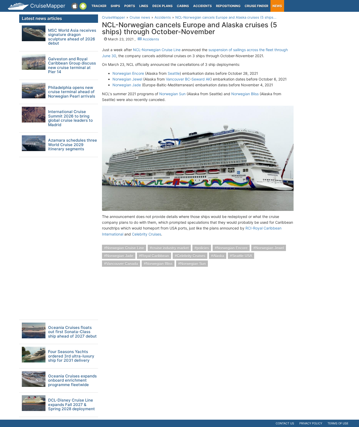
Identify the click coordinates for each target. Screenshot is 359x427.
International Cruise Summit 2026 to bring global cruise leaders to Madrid (70, 118)
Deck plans (162, 6)
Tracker (98, 6)
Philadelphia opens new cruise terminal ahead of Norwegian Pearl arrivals (71, 92)
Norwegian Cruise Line (125, 248)
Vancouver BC (178, 79)
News (277, 6)
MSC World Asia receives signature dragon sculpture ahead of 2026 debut (72, 37)
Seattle (174, 73)
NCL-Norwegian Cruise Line (157, 49)
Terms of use (337, 423)
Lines (143, 6)
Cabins (183, 6)
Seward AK (201, 79)
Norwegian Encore (128, 73)
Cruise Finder (256, 6)
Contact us (285, 423)
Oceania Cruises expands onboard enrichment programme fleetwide (72, 380)
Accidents (202, 6)
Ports (129, 6)
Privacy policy (310, 423)
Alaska (218, 256)
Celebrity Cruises (146, 234)
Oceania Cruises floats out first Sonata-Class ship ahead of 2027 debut (72, 332)
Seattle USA (242, 256)
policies (203, 248)
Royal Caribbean (155, 256)
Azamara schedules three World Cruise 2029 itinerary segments (72, 144)
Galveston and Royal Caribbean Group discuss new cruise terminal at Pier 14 (72, 65)
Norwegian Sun (172, 94)
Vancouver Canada (122, 263)
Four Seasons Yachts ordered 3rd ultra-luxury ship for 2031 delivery (71, 356)
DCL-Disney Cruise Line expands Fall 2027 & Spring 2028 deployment (71, 404)
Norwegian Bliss (245, 94)
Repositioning (228, 6)
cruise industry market (170, 248)
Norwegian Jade (126, 85)
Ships (115, 6)
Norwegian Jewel (127, 79)
